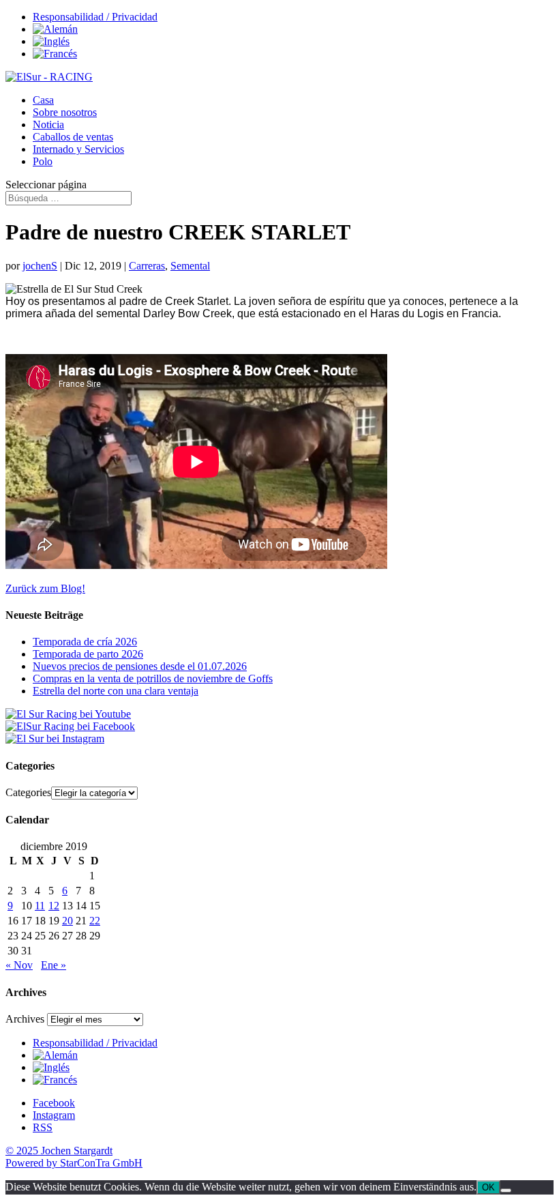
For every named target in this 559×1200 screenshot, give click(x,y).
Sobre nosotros (65, 112)
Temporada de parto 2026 (88, 654)
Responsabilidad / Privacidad (95, 17)
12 (53, 905)
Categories (28, 792)
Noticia (48, 124)
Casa (43, 100)
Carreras (147, 266)
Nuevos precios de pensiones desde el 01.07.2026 (140, 666)
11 (40, 905)
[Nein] (505, 1190)
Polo (42, 161)
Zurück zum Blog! (45, 588)
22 (94, 920)
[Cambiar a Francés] (55, 53)
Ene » (53, 965)
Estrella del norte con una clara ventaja (115, 691)
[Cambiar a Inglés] (51, 41)
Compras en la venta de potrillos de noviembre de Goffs (153, 678)
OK (488, 1187)
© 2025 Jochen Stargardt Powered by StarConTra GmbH (73, 1157)
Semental (190, 266)
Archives (24, 1019)
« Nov (19, 965)
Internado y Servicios (78, 149)
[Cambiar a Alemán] (55, 29)
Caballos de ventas (73, 137)
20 (67, 920)
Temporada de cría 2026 (85, 641)
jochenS (39, 266)
